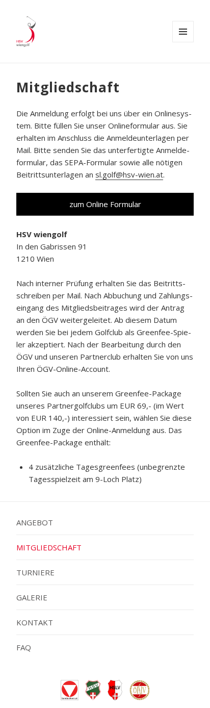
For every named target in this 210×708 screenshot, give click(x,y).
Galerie (31, 597)
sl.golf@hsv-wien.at (129, 174)
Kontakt (34, 622)
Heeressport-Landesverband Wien (115, 690)
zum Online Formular (105, 204)
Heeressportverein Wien (93, 690)
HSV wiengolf (26, 31)
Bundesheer (69, 690)
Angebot (34, 522)
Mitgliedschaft (49, 547)
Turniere (35, 572)
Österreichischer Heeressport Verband (139, 690)
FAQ (23, 647)
